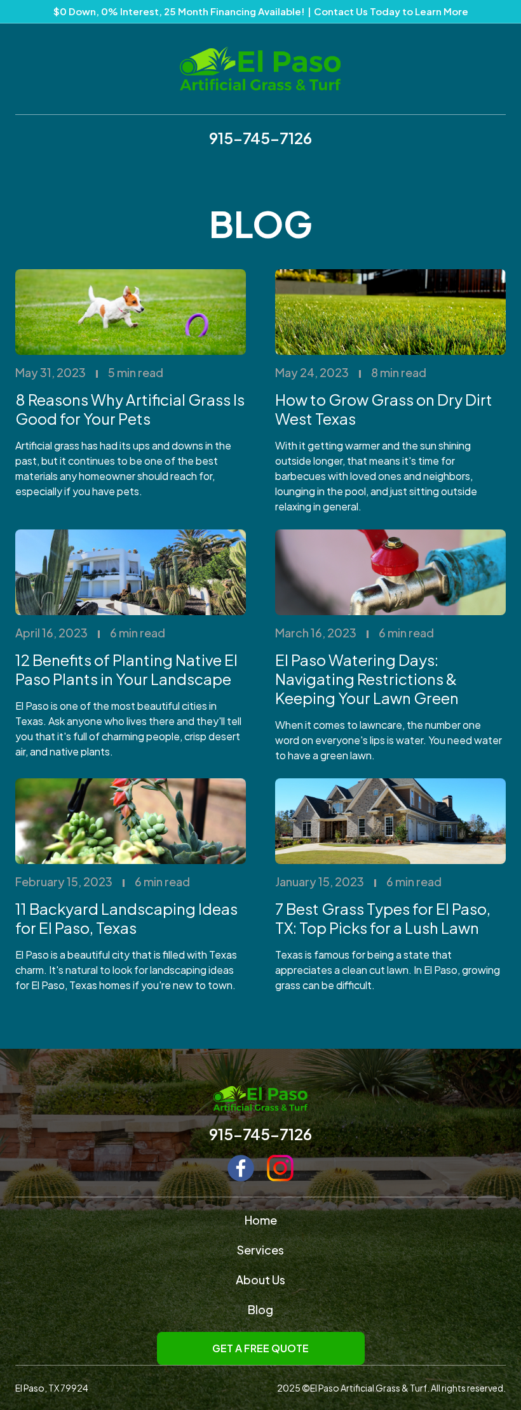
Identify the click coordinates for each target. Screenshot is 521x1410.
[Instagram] (280, 1168)
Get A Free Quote (260, 1348)
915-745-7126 (260, 137)
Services (260, 1249)
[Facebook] (240, 1168)
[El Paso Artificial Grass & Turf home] (260, 68)
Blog (260, 1309)
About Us (260, 1279)
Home (261, 1220)
